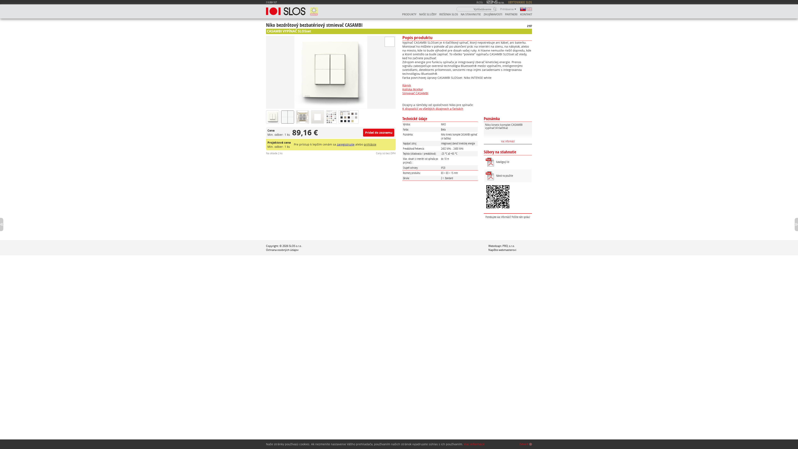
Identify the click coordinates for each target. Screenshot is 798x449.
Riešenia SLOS (448, 14)
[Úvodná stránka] (285, 11)
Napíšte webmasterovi (502, 250)
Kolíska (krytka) (412, 89)
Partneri (511, 14)
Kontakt (526, 14)
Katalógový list (502, 162)
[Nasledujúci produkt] (796, 224)
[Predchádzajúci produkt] (1, 224)
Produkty (409, 14)
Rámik (406, 85)
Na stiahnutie (471, 14)
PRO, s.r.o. (508, 246)
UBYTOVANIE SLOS (520, 2)
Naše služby (428, 14)
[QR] (508, 197)
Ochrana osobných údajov (282, 250)
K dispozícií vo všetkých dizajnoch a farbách (432, 109)
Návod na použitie (504, 176)
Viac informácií (508, 141)
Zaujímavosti (493, 14)
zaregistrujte (346, 144)
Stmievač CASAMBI (415, 93)
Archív (480, 2)
